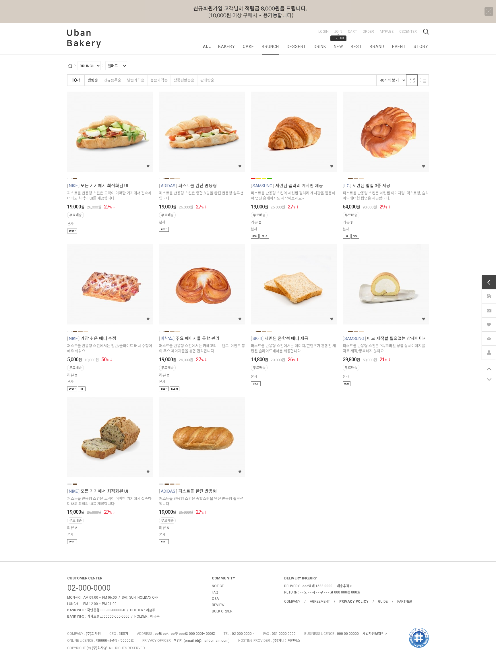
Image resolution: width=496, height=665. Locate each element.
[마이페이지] (489, 352)
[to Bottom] (489, 379)
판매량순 (207, 80)
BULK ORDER (222, 611)
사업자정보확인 (373, 634)
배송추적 (343, 586)
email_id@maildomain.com (206, 641)
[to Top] (489, 369)
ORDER (368, 32)
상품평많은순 (184, 80)
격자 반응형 (412, 80)
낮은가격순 (135, 80)
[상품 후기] (489, 310)
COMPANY (292, 602)
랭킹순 (93, 80)
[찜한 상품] (489, 324)
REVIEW (218, 605)
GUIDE (383, 602)
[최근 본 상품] (489, 338)
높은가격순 (159, 80)
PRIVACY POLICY (354, 602)
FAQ (215, 592)
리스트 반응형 (423, 80)
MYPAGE (387, 32)
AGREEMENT (320, 602)
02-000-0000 (89, 588)
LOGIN (323, 32)
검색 (426, 31)
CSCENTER (408, 32)
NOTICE (218, 586)
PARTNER (404, 602)
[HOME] (489, 296)
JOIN (338, 32)
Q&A (215, 599)
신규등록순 (112, 80)
